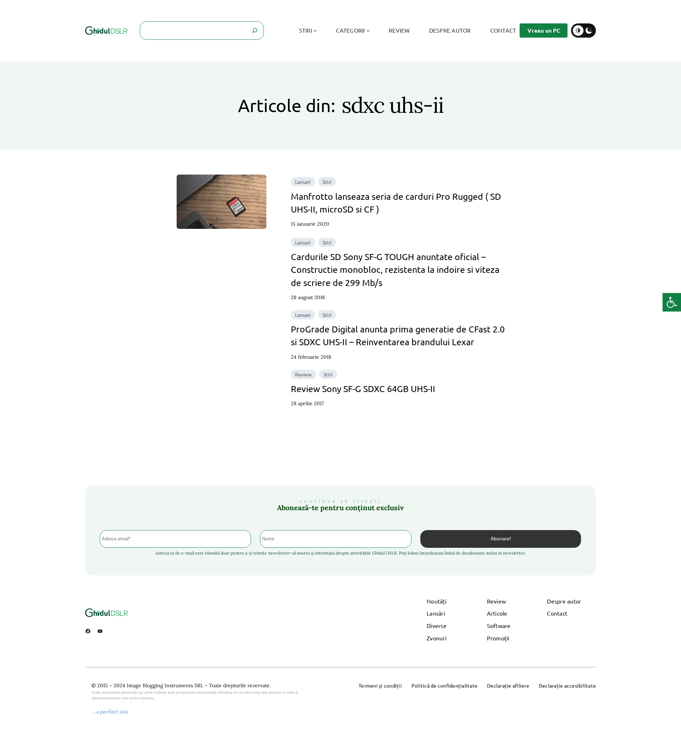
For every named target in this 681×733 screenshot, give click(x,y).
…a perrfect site (110, 711)
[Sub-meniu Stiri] (315, 30)
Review (303, 374)
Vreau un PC (543, 30)
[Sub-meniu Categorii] (368, 30)
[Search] (254, 30)
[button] (672, 302)
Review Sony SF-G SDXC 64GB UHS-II (363, 388)
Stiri (327, 181)
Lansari (303, 181)
